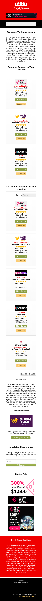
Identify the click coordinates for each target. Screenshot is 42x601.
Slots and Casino (21, 86)
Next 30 (32, 374)
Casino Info (21, 104)
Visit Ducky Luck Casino (21, 438)
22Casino (21, 156)
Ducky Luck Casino (21, 121)
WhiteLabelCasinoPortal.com (27, 596)
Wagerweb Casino (21, 347)
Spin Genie (21, 277)
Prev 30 (24, 374)
